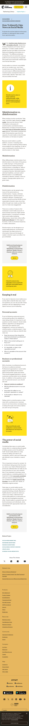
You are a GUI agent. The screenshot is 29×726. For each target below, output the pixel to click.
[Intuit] (14, 680)
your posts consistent (19, 476)
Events (3, 639)
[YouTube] (20, 700)
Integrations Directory (7, 627)
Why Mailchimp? (6, 592)
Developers (5, 637)
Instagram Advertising (8, 542)
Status (3, 609)
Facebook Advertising (8, 544)
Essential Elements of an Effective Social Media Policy (14, 578)
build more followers (8, 220)
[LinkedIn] (16, 700)
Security (4, 607)
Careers (4, 654)
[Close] (27, 713)
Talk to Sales (5, 671)
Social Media (6, 19)
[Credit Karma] (18, 683)
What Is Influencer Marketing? (9, 571)
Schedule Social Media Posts (10, 551)
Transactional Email (6, 600)
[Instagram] (12, 700)
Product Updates (6, 595)
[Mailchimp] (19, 686)
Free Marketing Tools (7, 622)
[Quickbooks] (10, 686)
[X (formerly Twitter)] (8, 700)
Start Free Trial (18, 7)
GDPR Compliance (6, 604)
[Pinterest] (25, 700)
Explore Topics (21, 11)
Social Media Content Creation (11, 21)
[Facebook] (4, 700)
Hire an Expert (5, 667)
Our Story (4, 647)
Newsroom (4, 649)
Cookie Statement (14, 719)
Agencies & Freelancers (7, 634)
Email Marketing (6, 597)
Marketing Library (8, 11)
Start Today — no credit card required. (14, 2)
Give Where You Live (7, 652)
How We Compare (6, 602)
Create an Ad (6, 549)
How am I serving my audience (13, 384)
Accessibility (5, 656)
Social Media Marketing (9, 540)
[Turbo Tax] (10, 683)
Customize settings (14, 723)
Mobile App (5, 612)
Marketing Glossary (6, 624)
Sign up (14, 258)
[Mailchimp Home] (6, 7)
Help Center (5, 669)
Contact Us (5, 664)
